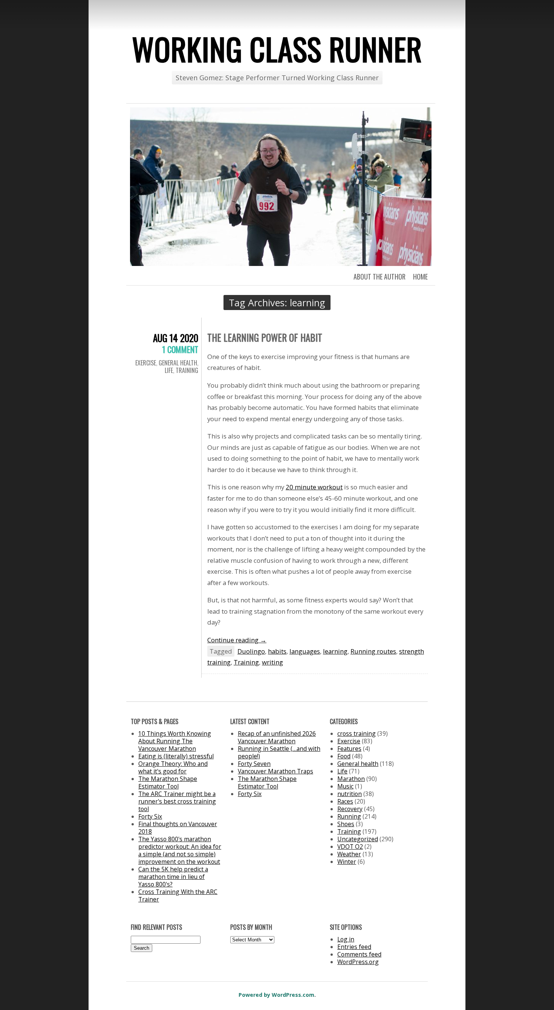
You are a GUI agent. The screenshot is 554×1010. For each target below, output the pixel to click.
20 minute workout (314, 487)
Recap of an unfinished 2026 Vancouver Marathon (277, 737)
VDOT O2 (350, 846)
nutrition (349, 794)
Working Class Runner (277, 48)
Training (187, 370)
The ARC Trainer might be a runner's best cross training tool (177, 801)
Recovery (350, 809)
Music (345, 786)
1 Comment (180, 349)
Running (349, 816)
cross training (356, 733)
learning (335, 651)
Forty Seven (254, 763)
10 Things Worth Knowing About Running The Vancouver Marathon (174, 741)
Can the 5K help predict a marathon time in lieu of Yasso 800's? (173, 876)
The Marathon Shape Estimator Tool (167, 782)
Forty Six (150, 816)
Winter (346, 861)
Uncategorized (357, 839)
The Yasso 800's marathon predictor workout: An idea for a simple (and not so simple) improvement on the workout (179, 850)
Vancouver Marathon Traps (275, 771)
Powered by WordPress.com (276, 994)
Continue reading (236, 640)
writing (272, 662)
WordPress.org (358, 962)
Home (420, 276)
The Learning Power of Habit (264, 337)
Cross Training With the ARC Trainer (177, 895)
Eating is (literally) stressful (176, 756)
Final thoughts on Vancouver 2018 (177, 828)
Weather (349, 854)
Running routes (373, 651)
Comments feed (359, 954)
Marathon (351, 779)
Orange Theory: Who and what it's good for (173, 767)
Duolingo (251, 651)
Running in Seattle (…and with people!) (279, 752)
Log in (345, 939)
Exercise (145, 362)
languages (304, 651)
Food (343, 756)
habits (277, 651)
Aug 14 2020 (175, 338)
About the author (380, 276)
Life (169, 370)
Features (349, 748)
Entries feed (354, 947)
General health (178, 362)
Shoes (345, 824)
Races (345, 801)
